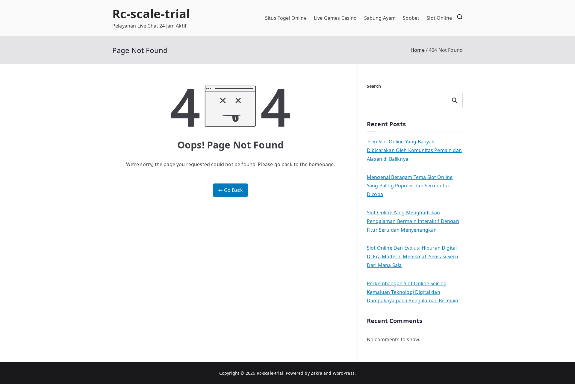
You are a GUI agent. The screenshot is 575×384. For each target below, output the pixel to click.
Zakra (316, 373)
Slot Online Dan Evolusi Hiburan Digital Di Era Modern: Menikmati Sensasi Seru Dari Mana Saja (412, 256)
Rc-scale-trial (151, 13)
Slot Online (439, 18)
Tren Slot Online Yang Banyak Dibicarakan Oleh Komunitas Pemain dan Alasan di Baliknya (414, 150)
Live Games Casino (335, 18)
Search (374, 86)
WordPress (344, 373)
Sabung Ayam (380, 18)
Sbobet (411, 18)
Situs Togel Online (286, 18)
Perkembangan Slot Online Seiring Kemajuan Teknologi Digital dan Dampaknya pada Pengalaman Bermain (412, 292)
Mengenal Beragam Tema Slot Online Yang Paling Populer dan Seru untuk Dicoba (410, 186)
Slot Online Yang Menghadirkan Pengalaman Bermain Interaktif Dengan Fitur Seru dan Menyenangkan (413, 221)
